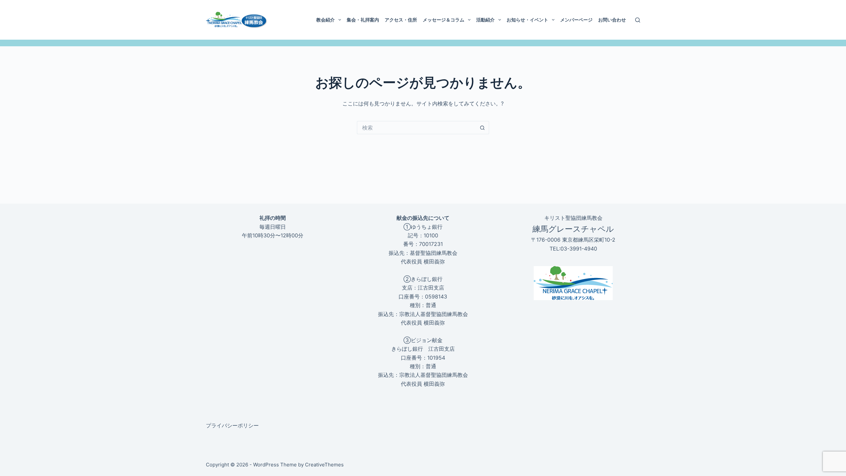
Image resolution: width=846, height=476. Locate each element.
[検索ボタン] (482, 127)
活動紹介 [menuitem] (485, 19)
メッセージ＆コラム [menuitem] (443, 19)
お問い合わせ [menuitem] (612, 19)
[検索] (637, 20)
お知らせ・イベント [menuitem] (527, 19)
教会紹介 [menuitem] (325, 19)
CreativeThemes (324, 464)
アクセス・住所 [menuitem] (401, 19)
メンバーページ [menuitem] (576, 19)
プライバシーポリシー (232, 425)
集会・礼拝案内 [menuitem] (363, 19)
